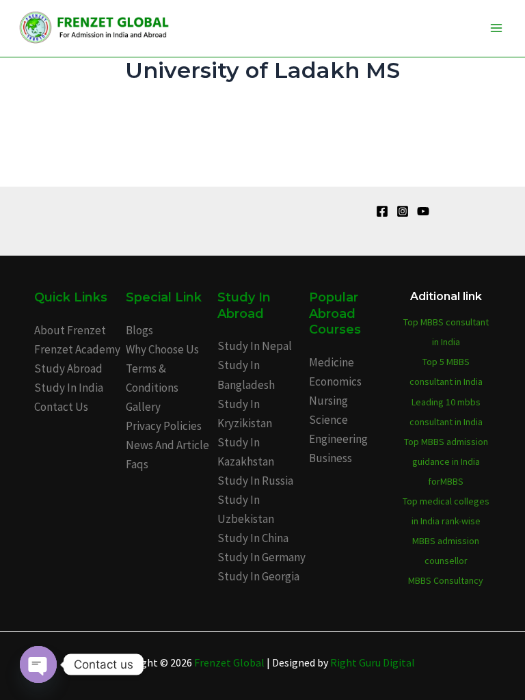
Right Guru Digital (372, 662)
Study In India (68, 387)
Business (330, 458)
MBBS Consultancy (445, 580)
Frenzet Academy (77, 349)
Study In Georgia (258, 576)
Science (328, 419)
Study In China (252, 538)
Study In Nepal (254, 345)
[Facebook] (382, 211)
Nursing (328, 400)
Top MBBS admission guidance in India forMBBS (446, 461)
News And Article (167, 445)
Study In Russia (255, 480)
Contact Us (61, 406)
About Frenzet (70, 330)
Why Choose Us (162, 349)
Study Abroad (68, 368)
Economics (335, 381)
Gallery (143, 406)
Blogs (139, 330)
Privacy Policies (164, 425)
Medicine (331, 362)
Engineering (338, 438)
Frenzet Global (229, 662)
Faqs (137, 464)
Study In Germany (261, 557)
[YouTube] (423, 211)
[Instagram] (402, 211)
